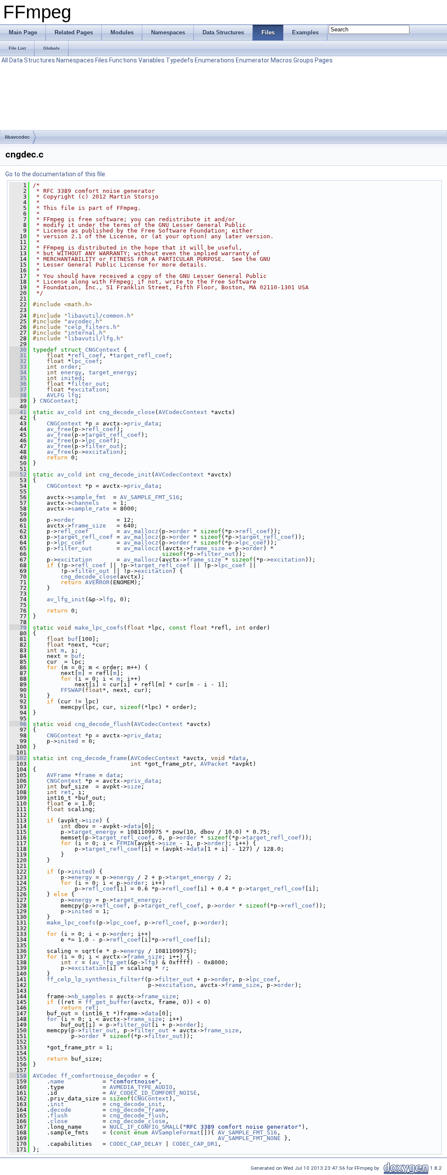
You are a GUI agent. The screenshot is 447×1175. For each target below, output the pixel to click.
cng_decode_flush (103, 724)
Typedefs (179, 60)
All (4, 60)
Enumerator (252, 60)
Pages (324, 60)
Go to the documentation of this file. (56, 174)
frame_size (88, 525)
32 (18, 361)
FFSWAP (71, 690)
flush (59, 1115)
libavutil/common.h (99, 315)
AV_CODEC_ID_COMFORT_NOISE (153, 1092)
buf (73, 639)
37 (18, 389)
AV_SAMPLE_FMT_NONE (249, 1138)
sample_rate (90, 508)
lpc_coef (85, 361)
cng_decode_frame (99, 758)
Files (101, 60)
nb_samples (88, 996)
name (57, 1081)
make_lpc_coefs (99, 627)
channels (85, 503)
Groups (303, 60)
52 (18, 474)
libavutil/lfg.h (94, 338)
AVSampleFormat (175, 1132)
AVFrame (59, 775)
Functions (123, 60)
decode (60, 1109)
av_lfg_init (66, 599)
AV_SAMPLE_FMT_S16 (149, 497)
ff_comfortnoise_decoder (101, 1075)
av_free (59, 429)
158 (18, 1075)
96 (18, 724)
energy (71, 372)
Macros (281, 60)
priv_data (142, 423)
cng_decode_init (125, 474)
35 (18, 378)
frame (87, 775)
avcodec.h (83, 321)
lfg (73, 395)
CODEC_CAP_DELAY (136, 1144)
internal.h (85, 332)
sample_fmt (88, 497)
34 (18, 372)
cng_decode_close (127, 412)
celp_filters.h (92, 327)
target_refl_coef (141, 355)
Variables (151, 60)
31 (18, 355)
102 (18, 758)
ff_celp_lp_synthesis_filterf (95, 979)
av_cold (69, 412)
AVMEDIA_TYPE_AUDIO (141, 1087)
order (69, 366)
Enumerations (214, 60)
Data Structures (32, 60)
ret (66, 792)
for (52, 1019)
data (239, 758)
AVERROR (97, 582)
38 (18, 395)
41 (18, 412)
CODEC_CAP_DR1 (195, 1144)
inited (71, 378)
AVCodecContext (182, 412)
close (59, 1121)
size (134, 786)
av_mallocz (141, 531)
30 (18, 349)
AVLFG (55, 395)
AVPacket (214, 763)
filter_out (88, 383)
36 (18, 383)
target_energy (111, 372)
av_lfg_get (109, 962)
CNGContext (102, 349)
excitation (88, 389)
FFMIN (125, 843)
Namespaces (75, 60)
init (57, 1104)
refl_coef (87, 355)
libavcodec (17, 137)
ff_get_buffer (108, 1002)
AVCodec (45, 1075)
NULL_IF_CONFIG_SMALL (144, 1127)
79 (18, 627)
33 (18, 366)
